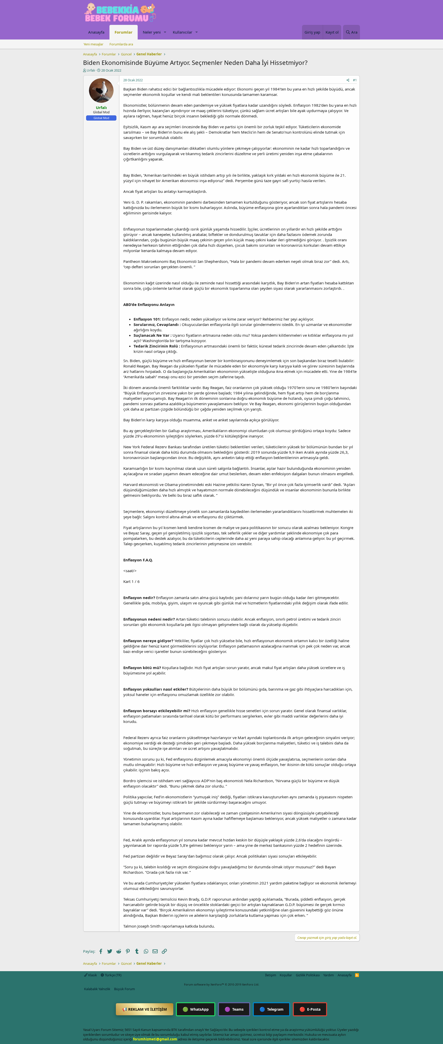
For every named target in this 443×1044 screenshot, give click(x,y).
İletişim (270, 975)
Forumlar (124, 32)
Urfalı (91, 70)
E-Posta (309, 1009)
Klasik (92, 975)
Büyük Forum (124, 989)
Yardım (328, 975)
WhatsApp (196, 1009)
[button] (165, 32)
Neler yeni (152, 32)
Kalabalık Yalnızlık (97, 989)
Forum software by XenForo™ (221, 984)
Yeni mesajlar (93, 44)
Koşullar (286, 975)
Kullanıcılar (182, 32)
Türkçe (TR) (113, 975)
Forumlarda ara (121, 44)
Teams (234, 1009)
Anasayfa (96, 32)
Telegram (271, 1009)
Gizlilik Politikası (308, 975)
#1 (355, 80)
